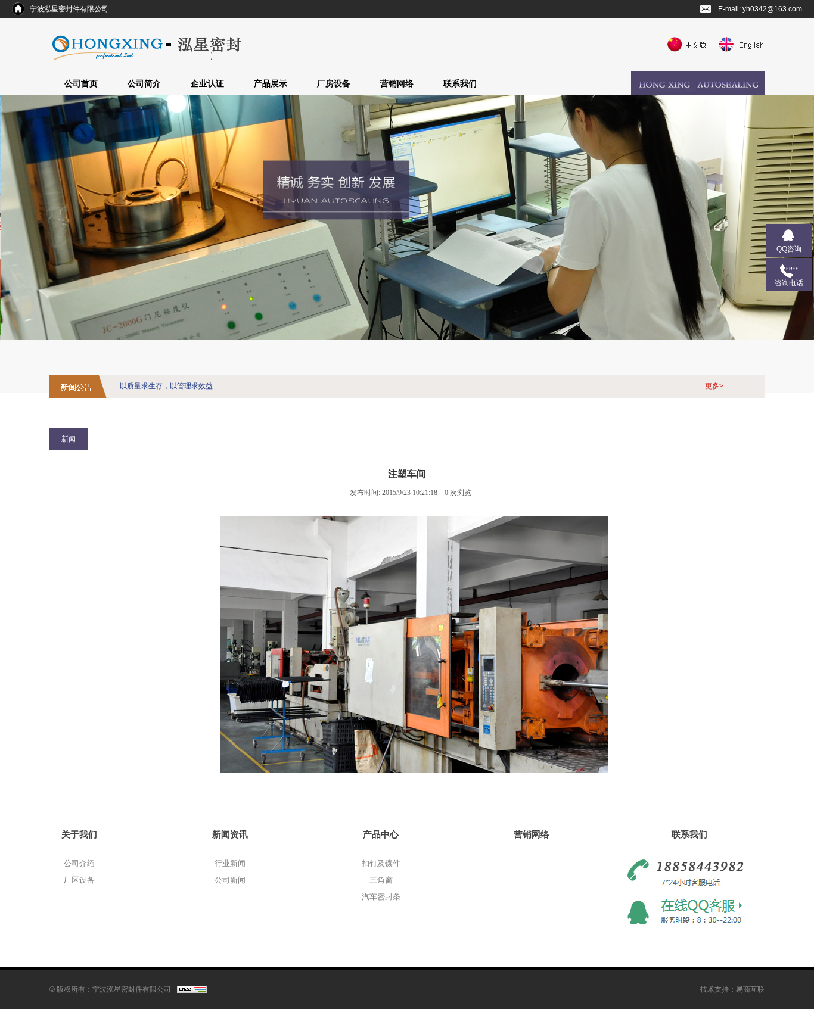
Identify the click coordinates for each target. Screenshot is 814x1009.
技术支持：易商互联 (732, 989)
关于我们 (79, 834)
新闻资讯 (230, 834)
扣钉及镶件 (381, 863)
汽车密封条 (381, 896)
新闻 (68, 439)
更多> (714, 386)
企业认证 (207, 83)
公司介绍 (79, 863)
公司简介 (144, 83)
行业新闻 (230, 863)
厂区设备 (79, 880)
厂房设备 (333, 83)
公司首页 (81, 83)
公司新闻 (230, 880)
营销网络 (397, 83)
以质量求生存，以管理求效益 (166, 386)
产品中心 (381, 834)
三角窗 (381, 880)
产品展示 (270, 83)
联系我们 (460, 83)
